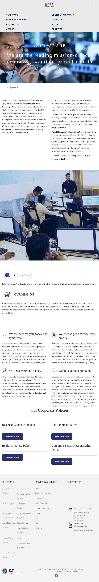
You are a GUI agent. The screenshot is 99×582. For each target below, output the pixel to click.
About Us (38, 513)
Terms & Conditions (72, 572)
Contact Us (38, 528)
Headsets (20, 538)
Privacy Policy (60, 572)
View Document (12, 436)
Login (37, 488)
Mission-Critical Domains (43, 493)
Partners (37, 518)
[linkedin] (56, 575)
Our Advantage (39, 498)
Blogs (37, 523)
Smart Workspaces (8, 504)
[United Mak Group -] (49, 4)
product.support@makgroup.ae (83, 530)
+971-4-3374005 (79, 523)
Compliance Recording (24, 489)
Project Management (41, 503)
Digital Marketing (22, 523)
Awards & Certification (42, 508)
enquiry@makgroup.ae (80, 526)
